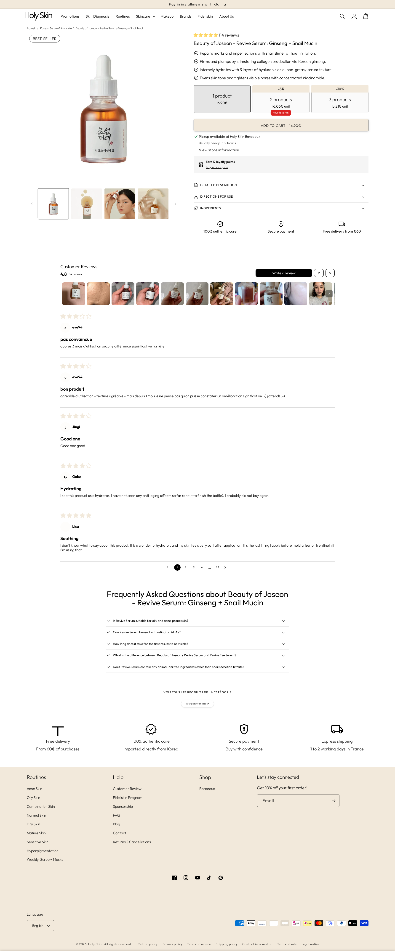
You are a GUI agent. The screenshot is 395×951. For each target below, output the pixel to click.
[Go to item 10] (295, 293)
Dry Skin (33, 824)
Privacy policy (172, 944)
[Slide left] (32, 204)
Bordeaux (207, 788)
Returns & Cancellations (132, 842)
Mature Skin (36, 833)
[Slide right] (175, 204)
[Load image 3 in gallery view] (119, 203)
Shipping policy (227, 944)
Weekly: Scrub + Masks (45, 859)
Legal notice (311, 944)
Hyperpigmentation (43, 850)
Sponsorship (123, 806)
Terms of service (199, 944)
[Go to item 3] (123, 293)
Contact (119, 833)
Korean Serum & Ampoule (56, 28)
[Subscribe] (333, 801)
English (37, 925)
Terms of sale (286, 944)
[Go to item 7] (221, 293)
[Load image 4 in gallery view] (153, 203)
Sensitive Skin (37, 842)
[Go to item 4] (147, 293)
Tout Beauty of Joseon (197, 703)
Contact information (257, 944)
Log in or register (217, 167)
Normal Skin (36, 815)
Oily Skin (33, 797)
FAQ (116, 815)
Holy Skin (94, 944)
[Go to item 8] (246, 293)
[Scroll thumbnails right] (329, 293)
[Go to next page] (226, 567)
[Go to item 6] (197, 293)
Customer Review (127, 788)
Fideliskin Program (127, 797)
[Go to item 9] (271, 293)
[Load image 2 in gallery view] (86, 203)
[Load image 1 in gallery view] (53, 203)
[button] (343, 16)
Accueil (31, 28)
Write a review (284, 273)
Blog (116, 824)
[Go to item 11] (320, 293)
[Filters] (319, 273)
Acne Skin (34, 788)
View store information (219, 150)
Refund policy (147, 944)
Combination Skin (41, 806)
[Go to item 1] (73, 293)
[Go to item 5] (172, 293)
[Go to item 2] (98, 293)
